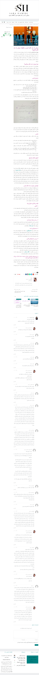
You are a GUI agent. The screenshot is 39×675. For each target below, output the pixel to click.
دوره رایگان (26, 22)
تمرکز (36, 37)
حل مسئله (31, 226)
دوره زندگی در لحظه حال (28, 479)
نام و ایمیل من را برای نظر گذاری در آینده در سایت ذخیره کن (27, 642)
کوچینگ (37, 299)
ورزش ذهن (33, 37)
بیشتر (7, 22)
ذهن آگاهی (20, 578)
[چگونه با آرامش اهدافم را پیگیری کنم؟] (34, 301)
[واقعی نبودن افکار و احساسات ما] (26, 301)
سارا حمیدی (18, 170)
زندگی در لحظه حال (19, 378)
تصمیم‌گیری (29, 230)
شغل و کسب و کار (19, 299)
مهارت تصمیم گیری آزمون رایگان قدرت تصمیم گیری (20, 292)
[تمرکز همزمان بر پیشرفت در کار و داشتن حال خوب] (17, 301)
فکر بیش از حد (34, 272)
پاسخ (14, 324)
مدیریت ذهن (29, 376)
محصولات (13, 22)
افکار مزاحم (26, 252)
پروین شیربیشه (32, 317)
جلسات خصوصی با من (21, 22)
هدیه (10, 22)
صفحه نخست (31, 22)
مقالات (16, 22)
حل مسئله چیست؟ (34, 291)
